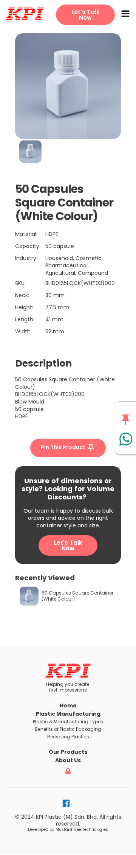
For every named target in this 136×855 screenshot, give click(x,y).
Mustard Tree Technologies (82, 829)
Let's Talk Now (68, 545)
